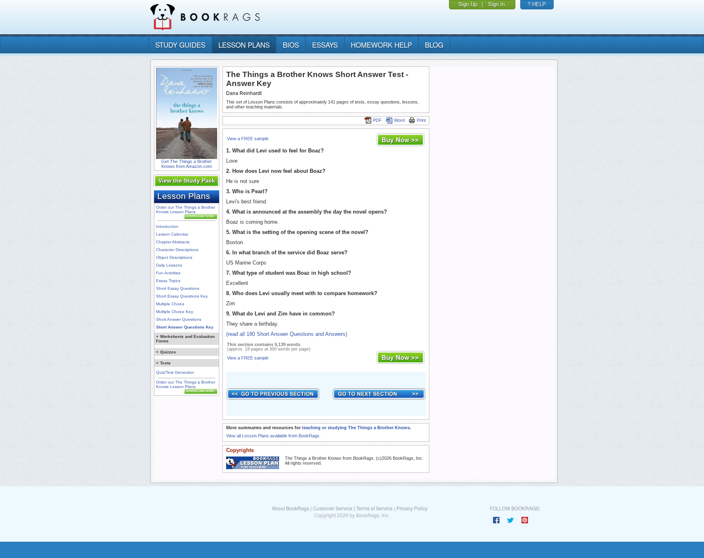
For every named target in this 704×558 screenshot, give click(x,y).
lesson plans (244, 45)
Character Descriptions (177, 249)
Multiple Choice (170, 304)
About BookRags (290, 508)
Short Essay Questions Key (182, 296)
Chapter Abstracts (172, 242)
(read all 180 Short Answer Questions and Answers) (286, 334)
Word (399, 120)
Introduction (167, 226)
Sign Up (467, 4)
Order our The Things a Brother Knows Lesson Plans (185, 209)
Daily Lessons (169, 265)
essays (325, 45)
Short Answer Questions (178, 319)
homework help (381, 45)
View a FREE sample (247, 138)
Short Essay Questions (177, 288)
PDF (377, 120)
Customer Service (332, 508)
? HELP (537, 4)
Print (421, 120)
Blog (434, 45)
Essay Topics (168, 280)
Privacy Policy (411, 508)
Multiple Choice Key (174, 311)
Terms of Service (374, 508)
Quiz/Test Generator (175, 372)
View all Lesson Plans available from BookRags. (273, 435)
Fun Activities (168, 273)
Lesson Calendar (172, 234)
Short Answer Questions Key (184, 327)
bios (291, 45)
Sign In (496, 4)
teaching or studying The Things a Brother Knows (356, 427)
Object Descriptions (174, 257)
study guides (180, 45)
